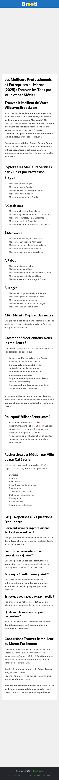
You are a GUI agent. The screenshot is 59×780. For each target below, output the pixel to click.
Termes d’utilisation (42, 775)
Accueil (11, 775)
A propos (20, 775)
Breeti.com (38, 771)
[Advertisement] (29, 42)
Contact (29, 775)
